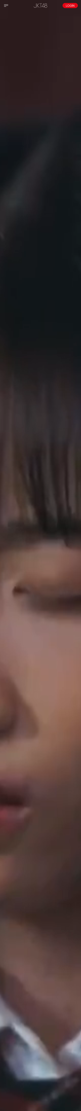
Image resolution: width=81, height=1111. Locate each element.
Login (70, 5)
